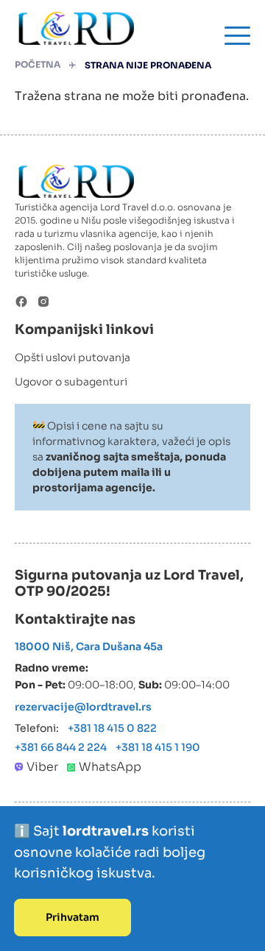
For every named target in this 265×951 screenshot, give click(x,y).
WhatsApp (110, 767)
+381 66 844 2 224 (61, 747)
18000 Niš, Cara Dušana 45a (89, 646)
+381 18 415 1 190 (158, 747)
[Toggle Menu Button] (237, 35)
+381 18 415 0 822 (112, 728)
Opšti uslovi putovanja (72, 357)
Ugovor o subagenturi (71, 381)
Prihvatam (72, 917)
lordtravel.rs (107, 831)
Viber (42, 767)
